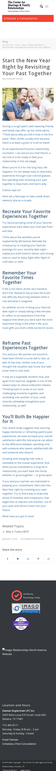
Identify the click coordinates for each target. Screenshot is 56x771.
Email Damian (10, 739)
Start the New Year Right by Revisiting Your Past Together (27, 67)
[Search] (40, 6)
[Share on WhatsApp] (28, 558)
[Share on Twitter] (18, 558)
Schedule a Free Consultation (19, 744)
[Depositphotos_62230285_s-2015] (28, 104)
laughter (31, 381)
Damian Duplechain (34, 539)
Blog (5, 41)
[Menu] (46, 6)
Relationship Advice (12, 78)
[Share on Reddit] (48, 558)
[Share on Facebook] (7, 558)
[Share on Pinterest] (38, 558)
